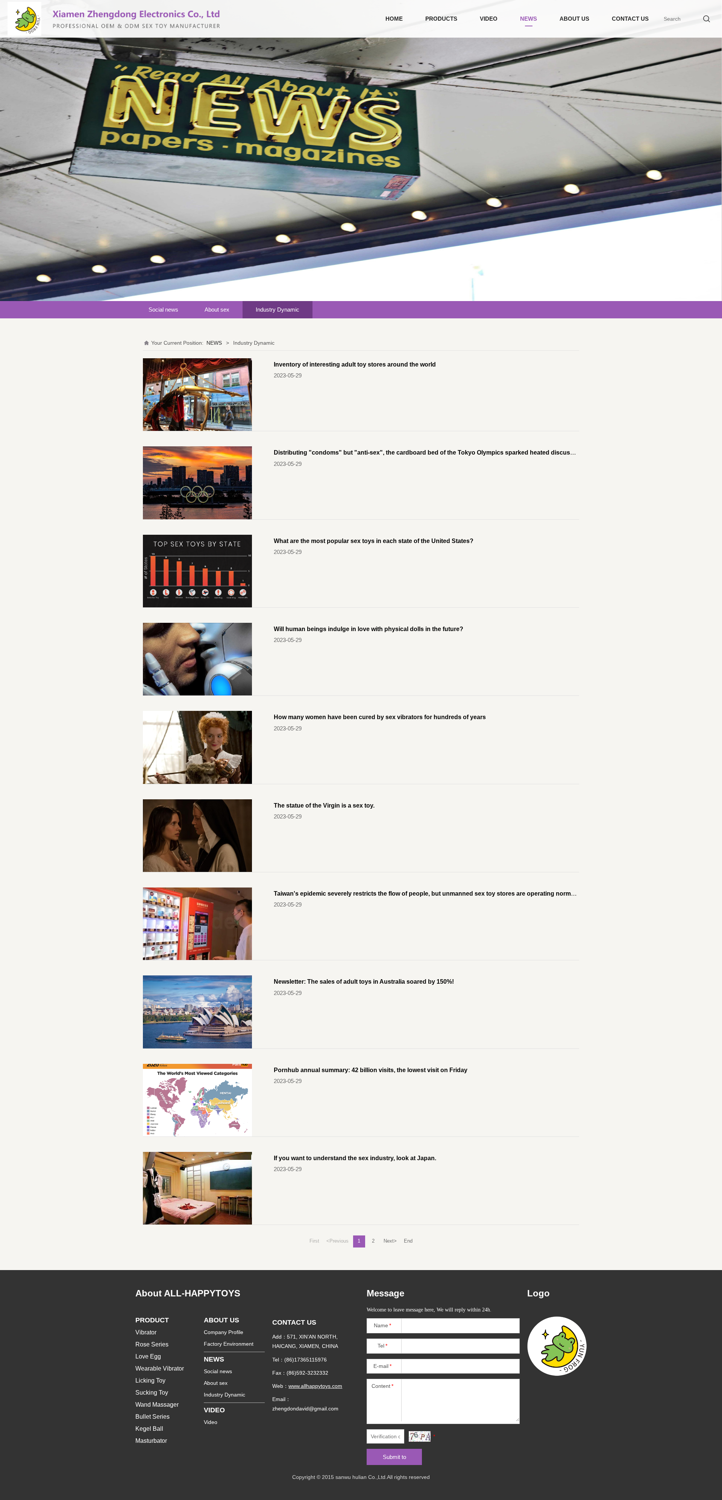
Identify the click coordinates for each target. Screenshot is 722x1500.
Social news (163, 309)
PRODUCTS (441, 18)
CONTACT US (630, 18)
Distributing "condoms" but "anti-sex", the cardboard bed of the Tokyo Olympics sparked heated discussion (428, 452)
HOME (394, 18)
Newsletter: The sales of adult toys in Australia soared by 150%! (364, 981)
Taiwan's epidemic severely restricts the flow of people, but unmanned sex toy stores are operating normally (427, 893)
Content (382, 1386)
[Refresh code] (420, 1436)
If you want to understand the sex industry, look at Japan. (355, 1158)
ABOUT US (574, 18)
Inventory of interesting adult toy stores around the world (355, 364)
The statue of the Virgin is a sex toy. (324, 805)
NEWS (528, 18)
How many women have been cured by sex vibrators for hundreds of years (380, 716)
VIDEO (489, 18)
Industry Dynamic (277, 309)
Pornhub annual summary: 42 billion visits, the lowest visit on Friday (370, 1069)
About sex (217, 309)
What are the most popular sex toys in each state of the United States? (373, 540)
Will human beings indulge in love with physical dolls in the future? (368, 628)
